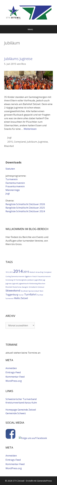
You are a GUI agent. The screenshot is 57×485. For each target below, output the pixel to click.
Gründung (9, 280)
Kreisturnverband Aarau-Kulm (21, 402)
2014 (18, 271)
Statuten (10, 168)
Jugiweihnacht (24, 284)
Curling (8, 276)
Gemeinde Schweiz (16, 413)
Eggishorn (28, 276)
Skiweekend (13, 290)
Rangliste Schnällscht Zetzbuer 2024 (25, 211)
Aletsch (32, 272)
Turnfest (40, 295)
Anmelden (11, 368)
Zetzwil (24, 298)
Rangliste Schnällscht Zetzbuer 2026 (25, 204)
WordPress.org (14, 380)
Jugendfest (38, 280)
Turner (21, 295)
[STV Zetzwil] (28, 12)
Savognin (25, 287)
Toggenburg (12, 294)
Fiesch (34, 276)
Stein (41, 291)
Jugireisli (15, 284)
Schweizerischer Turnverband (21, 399)
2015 (10, 141)
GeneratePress (44, 480)
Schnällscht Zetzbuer (36, 287)
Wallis (17, 298)
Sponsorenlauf (33, 291)
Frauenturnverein (15, 186)
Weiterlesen (30, 128)
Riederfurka (17, 287)
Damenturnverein (15, 182)
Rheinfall (9, 146)
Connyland (20, 141)
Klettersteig (33, 284)
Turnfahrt (30, 294)
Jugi (9, 137)
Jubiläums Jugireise (18, 58)
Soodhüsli (24, 291)
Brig (41, 272)
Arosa (38, 272)
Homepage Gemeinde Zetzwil (21, 409)
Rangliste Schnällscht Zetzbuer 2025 (25, 207)
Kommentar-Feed (15, 376)
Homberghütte (21, 280)
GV (14, 280)
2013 (11, 272)
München (41, 284)
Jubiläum (32, 141)
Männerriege (13, 190)
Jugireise (43, 141)
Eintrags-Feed (13, 372)
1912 (7, 272)
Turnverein (12, 179)
